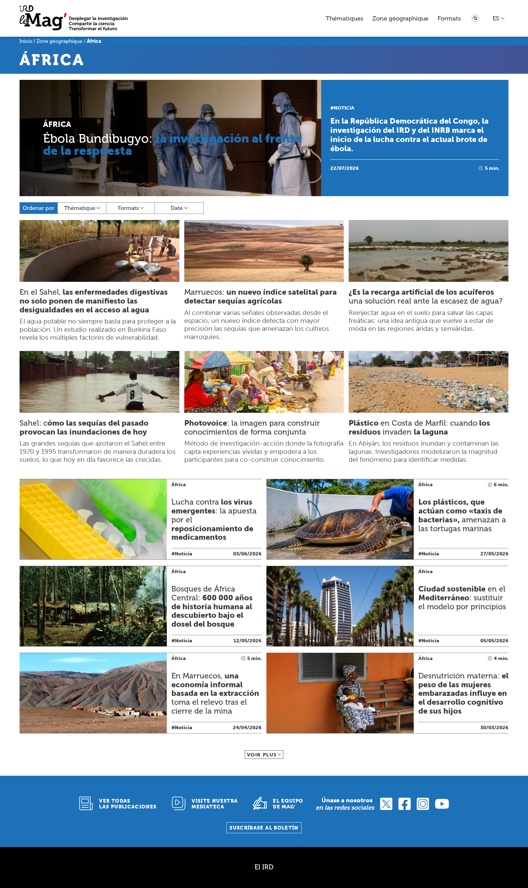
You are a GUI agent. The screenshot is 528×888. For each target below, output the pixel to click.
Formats (449, 18)
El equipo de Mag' (288, 804)
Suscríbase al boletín (263, 828)
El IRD (264, 867)
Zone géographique (400, 18)
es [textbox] (496, 18)
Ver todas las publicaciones (127, 804)
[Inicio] (74, 18)
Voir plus (262, 755)
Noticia (344, 108)
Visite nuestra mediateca (215, 804)
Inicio (26, 41)
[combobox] (498, 18)
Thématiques (344, 18)
